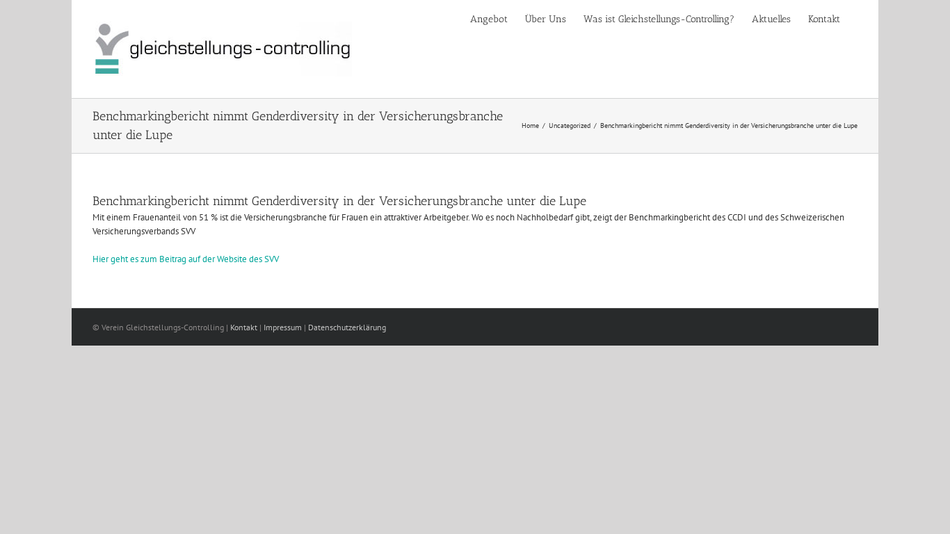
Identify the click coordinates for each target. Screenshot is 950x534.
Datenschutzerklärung (347, 327)
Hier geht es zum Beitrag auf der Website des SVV (185, 259)
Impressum (283, 327)
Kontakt (243, 327)
